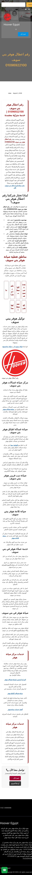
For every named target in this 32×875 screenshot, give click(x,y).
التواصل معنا (14, 445)
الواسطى (18, 290)
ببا (6, 290)
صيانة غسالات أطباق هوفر (15, 693)
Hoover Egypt (12, 24)
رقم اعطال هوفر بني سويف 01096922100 (16, 59)
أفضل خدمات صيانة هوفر (15, 709)
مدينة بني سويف (23, 290)
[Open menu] (16, 29)
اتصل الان (23, 34)
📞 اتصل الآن (15, 778)
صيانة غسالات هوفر (8, 409)
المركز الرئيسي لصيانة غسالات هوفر (15, 680)
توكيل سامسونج (7, 346)
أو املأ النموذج (15, 783)
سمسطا (18, 307)
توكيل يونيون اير (17, 346)
